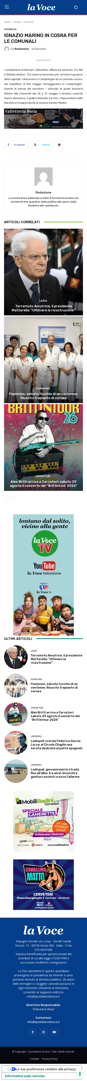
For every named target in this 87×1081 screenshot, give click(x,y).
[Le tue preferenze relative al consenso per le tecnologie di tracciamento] (80, 1074)
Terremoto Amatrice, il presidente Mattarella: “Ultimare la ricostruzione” (43, 308)
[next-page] (13, 498)
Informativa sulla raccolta (25, 1076)
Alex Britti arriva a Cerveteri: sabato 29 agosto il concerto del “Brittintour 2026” (43, 484)
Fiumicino (43, 388)
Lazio (43, 300)
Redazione (22, 49)
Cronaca (28, 22)
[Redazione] (7, 49)
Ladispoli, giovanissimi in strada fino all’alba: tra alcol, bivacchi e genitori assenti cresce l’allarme (55, 773)
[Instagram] (43, 1032)
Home (7, 22)
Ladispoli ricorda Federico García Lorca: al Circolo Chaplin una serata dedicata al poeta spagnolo (57, 744)
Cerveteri (43, 476)
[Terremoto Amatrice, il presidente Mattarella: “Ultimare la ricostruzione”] (43, 272)
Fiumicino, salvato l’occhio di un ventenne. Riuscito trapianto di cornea (43, 396)
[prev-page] (6, 498)
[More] (59, 145)
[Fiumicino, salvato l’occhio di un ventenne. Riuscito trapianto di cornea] (43, 359)
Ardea (17, 22)
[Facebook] (33, 1032)
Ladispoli (36, 736)
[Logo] (41, 7)
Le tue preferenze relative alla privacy (46, 1069)
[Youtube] (54, 1032)
